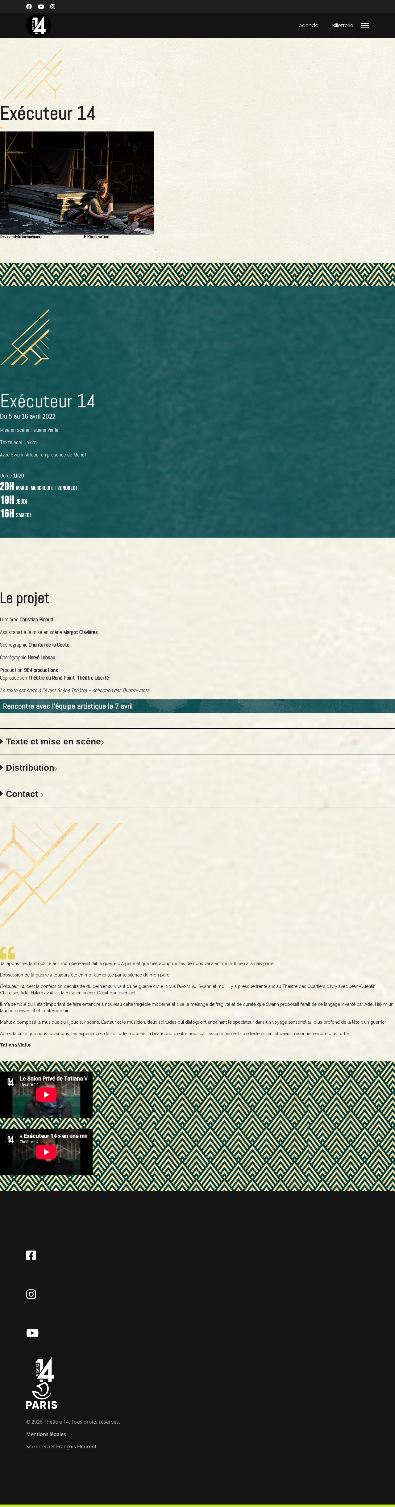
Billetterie (342, 25)
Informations (29, 236)
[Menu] (365, 25)
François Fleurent (76, 1446)
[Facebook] (29, 6)
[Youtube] (41, 6)
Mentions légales (46, 1434)
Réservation (97, 236)
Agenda (308, 25)
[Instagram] (52, 6)
